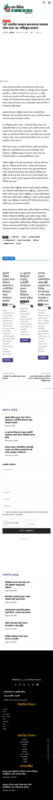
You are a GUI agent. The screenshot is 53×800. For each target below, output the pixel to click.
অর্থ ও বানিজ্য (24, 301)
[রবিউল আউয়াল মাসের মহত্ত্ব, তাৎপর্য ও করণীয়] (37, 639)
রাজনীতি (6, 21)
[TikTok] (28, 684)
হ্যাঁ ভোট (18, 244)
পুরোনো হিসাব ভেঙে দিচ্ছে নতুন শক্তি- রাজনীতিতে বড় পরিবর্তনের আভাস (17, 786)
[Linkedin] (35, 38)
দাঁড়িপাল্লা (35, 240)
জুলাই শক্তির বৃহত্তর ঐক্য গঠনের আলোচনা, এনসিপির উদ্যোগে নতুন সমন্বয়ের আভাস (8, 287)
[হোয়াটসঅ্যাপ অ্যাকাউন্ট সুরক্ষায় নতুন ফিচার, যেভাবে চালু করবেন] (37, 613)
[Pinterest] (24, 38)
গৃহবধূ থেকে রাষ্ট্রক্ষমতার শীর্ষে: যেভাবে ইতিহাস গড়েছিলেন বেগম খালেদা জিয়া (20, 772)
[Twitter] (18, 38)
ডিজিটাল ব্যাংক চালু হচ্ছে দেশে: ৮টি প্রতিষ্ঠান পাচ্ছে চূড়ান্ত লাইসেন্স (17, 585)
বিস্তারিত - (7, 360)
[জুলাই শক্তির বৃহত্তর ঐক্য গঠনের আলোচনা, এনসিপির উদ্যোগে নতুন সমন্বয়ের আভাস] (8, 267)
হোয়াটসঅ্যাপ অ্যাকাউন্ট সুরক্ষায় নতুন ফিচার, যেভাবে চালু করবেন (18, 611)
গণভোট (23, 237)
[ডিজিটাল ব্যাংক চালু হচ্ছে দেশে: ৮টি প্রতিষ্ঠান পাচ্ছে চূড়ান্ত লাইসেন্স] (37, 585)
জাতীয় (5, 304)
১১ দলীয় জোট (14, 237)
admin (11, 33)
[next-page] (7, 366)
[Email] (46, 38)
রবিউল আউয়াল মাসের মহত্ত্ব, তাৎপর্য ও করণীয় (16, 637)
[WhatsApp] (29, 38)
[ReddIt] (41, 38)
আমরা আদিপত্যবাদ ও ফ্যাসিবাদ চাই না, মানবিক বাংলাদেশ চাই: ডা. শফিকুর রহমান (39, 378)
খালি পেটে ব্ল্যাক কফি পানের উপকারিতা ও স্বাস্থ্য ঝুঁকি (16, 624)
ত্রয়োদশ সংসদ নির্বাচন (23, 240)
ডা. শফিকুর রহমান (9, 240)
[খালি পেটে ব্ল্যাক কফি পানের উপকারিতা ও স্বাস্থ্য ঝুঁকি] (37, 626)
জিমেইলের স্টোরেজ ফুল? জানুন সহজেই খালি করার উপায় (17, 598)
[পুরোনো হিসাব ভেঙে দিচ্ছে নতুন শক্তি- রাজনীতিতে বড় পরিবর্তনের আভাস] (46, 788)
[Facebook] (12, 38)
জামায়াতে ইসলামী (33, 237)
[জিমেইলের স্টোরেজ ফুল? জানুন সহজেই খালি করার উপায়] (37, 600)
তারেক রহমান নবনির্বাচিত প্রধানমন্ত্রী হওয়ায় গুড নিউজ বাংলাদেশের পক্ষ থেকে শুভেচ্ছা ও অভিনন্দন (44, 287)
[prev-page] (4, 366)
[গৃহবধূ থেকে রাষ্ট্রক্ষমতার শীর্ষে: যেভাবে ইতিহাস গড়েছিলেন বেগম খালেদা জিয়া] (46, 774)
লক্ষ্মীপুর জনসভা (8, 244)
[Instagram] (20, 684)
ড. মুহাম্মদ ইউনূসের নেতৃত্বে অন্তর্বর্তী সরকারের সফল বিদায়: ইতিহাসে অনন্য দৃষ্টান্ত (26, 286)
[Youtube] (37, 684)
